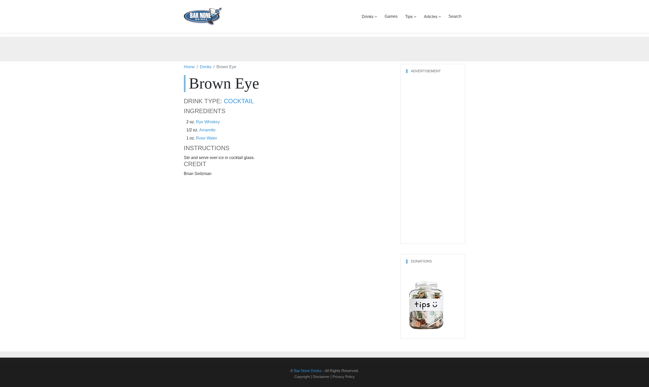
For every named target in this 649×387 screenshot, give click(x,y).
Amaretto (207, 130)
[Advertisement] (324, 48)
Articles (430, 16)
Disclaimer (321, 377)
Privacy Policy (344, 377)
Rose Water (206, 138)
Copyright (302, 377)
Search (454, 16)
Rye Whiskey (208, 122)
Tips (409, 16)
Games (391, 16)
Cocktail (239, 101)
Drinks (367, 16)
